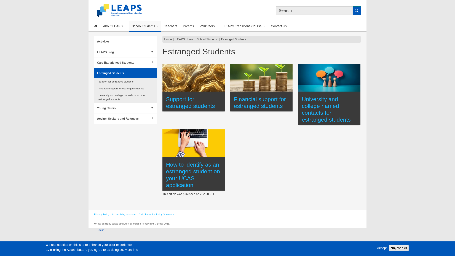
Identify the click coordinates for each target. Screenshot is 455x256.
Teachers (170, 26)
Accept (382, 248)
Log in (101, 230)
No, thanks (399, 248)
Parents (188, 26)
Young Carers (106, 108)
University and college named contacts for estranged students (122, 97)
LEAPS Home (184, 39)
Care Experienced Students (115, 62)
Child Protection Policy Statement (156, 214)
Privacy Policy (101, 214)
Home (168, 39)
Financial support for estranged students (121, 88)
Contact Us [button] (279, 26)
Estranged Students (110, 73)
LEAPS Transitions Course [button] (243, 26)
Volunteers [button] (208, 26)
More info (131, 250)
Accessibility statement (124, 214)
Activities (103, 41)
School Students (207, 39)
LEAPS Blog (105, 52)
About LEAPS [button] (113, 26)
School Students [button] (144, 26)
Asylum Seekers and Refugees (118, 118)
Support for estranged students (115, 81)
